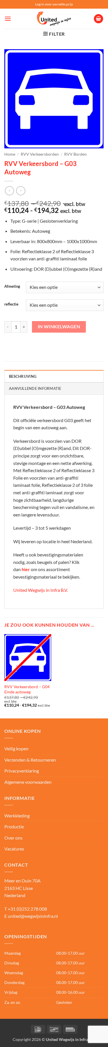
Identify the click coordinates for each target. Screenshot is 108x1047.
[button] (7, 19)
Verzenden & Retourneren (30, 759)
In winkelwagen (59, 326)
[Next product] (9, 190)
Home (9, 154)
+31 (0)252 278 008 (27, 908)
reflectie (11, 304)
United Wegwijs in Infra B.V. (40, 590)
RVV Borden (75, 154)
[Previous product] (20, 190)
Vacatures (14, 848)
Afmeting (12, 287)
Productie (14, 826)
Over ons (13, 837)
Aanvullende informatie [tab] (35, 388)
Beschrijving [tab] (22, 376)
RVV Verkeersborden (40, 154)
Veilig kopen (16, 748)
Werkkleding (17, 815)
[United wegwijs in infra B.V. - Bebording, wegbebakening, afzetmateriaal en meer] (54, 19)
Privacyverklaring (21, 770)
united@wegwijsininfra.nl (33, 916)
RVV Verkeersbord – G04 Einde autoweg (27, 689)
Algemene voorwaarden (28, 782)
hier (26, 569)
